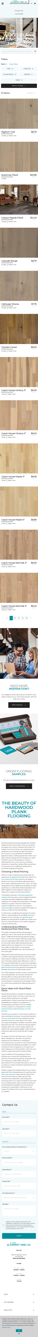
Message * (5, 1204)
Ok (19, 1330)
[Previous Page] (7, 618)
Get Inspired (9, 1302)
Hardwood (22, 21)
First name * (6, 1117)
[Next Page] (30, 618)
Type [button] (8, 68)
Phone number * (7, 1157)
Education (8, 1310)
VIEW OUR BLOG (17, 705)
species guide (28, 917)
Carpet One (4, 21)
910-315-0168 (19, 14)
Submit (19, 1236)
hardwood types (7, 908)
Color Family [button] (8, 74)
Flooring (14, 21)
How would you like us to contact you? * (14, 1147)
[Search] (35, 51)
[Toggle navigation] (2, 3)
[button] (28, 3)
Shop (6, 1294)
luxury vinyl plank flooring (12, 1018)
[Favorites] (31, 3)
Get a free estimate (8, 1074)
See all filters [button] (17, 85)
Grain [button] (18, 80)
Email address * (7, 1169)
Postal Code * (6, 1181)
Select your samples (17, 786)
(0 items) (35, 3)
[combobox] (17, 51)
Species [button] (27, 74)
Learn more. (6, 1327)
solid (19, 895)
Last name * (5, 1128)
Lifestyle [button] (27, 68)
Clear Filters (13, 64)
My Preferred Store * (8, 1193)
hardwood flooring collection (15, 879)
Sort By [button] (30, 93)
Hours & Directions (19, 1258)
